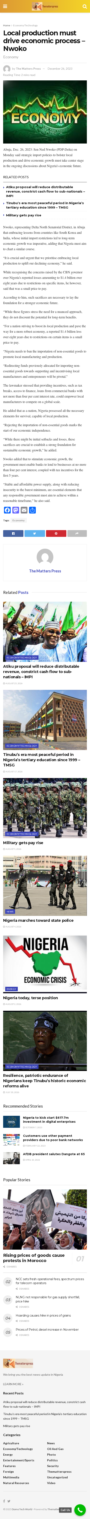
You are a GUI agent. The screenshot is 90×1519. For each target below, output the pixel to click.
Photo (51, 1454)
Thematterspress (59, 1471)
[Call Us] (80, 1510)
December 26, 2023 (60, 68)
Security (53, 1466)
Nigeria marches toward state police (38, 920)
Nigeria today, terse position (30, 998)
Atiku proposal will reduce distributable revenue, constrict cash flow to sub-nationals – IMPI (45, 191)
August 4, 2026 (13, 926)
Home (6, 25)
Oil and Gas (55, 1449)
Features (9, 1466)
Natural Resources (16, 1483)
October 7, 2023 (33, 1127)
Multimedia (11, 1477)
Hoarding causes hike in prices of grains (43, 1315)
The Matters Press (28, 68)
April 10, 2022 (32, 1160)
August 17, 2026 (14, 771)
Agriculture (11, 1443)
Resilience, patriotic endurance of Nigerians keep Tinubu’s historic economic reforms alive (44, 1080)
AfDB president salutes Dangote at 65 (54, 1154)
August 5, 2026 (13, 849)
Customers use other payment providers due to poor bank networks (53, 1138)
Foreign (8, 1471)
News (10, 911)
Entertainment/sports (18, 1460)
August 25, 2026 (14, 683)
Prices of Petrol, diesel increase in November (47, 1329)
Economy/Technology (25, 25)
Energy (11, 989)
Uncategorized (57, 1477)
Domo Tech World (22, 1509)
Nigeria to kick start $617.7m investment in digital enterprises (49, 1120)
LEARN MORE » (13, 1384)
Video (51, 1483)
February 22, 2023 (35, 1145)
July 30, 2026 (12, 1092)
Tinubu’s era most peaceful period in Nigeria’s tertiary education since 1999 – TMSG (41, 759)
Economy (19, 520)
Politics (52, 1460)
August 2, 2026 (13, 1004)
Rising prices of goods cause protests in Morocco (34, 1258)
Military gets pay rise (23, 215)
